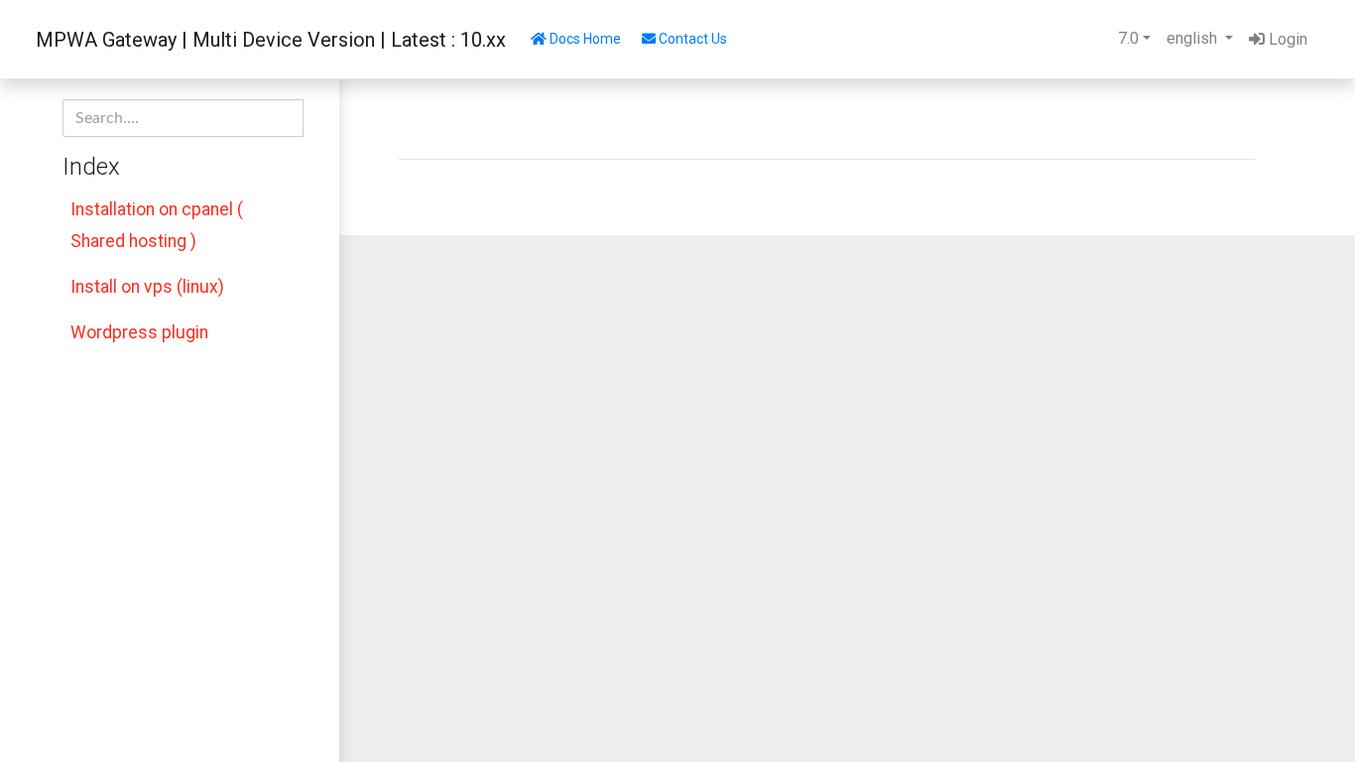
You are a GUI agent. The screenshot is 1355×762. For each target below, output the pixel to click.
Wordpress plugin (139, 332)
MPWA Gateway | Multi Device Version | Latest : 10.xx (271, 40)
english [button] (1194, 38)
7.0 (1128, 38)
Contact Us (691, 39)
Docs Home (584, 39)
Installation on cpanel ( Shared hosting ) (156, 225)
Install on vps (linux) (147, 287)
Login (1286, 39)
